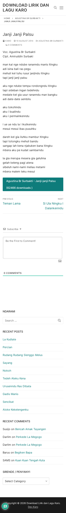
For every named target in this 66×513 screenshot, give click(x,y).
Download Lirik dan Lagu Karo (26, 8)
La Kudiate (9, 339)
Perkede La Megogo (29, 437)
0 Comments (15, 45)
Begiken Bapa (23, 452)
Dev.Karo (33, 506)
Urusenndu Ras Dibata (17, 386)
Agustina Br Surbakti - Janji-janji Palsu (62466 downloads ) (31, 184)
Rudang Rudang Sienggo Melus (22, 355)
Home (7, 18)
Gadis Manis (10, 394)
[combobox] (33, 320)
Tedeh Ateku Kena (14, 378)
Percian (7, 347)
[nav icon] (61, 7)
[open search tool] (55, 7)
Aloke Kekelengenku (15, 409)
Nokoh (7, 370)
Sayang (7, 362)
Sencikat (8, 401)
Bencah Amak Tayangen (30, 429)
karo (8, 41)
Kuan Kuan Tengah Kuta (30, 460)
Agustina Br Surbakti (27, 18)
